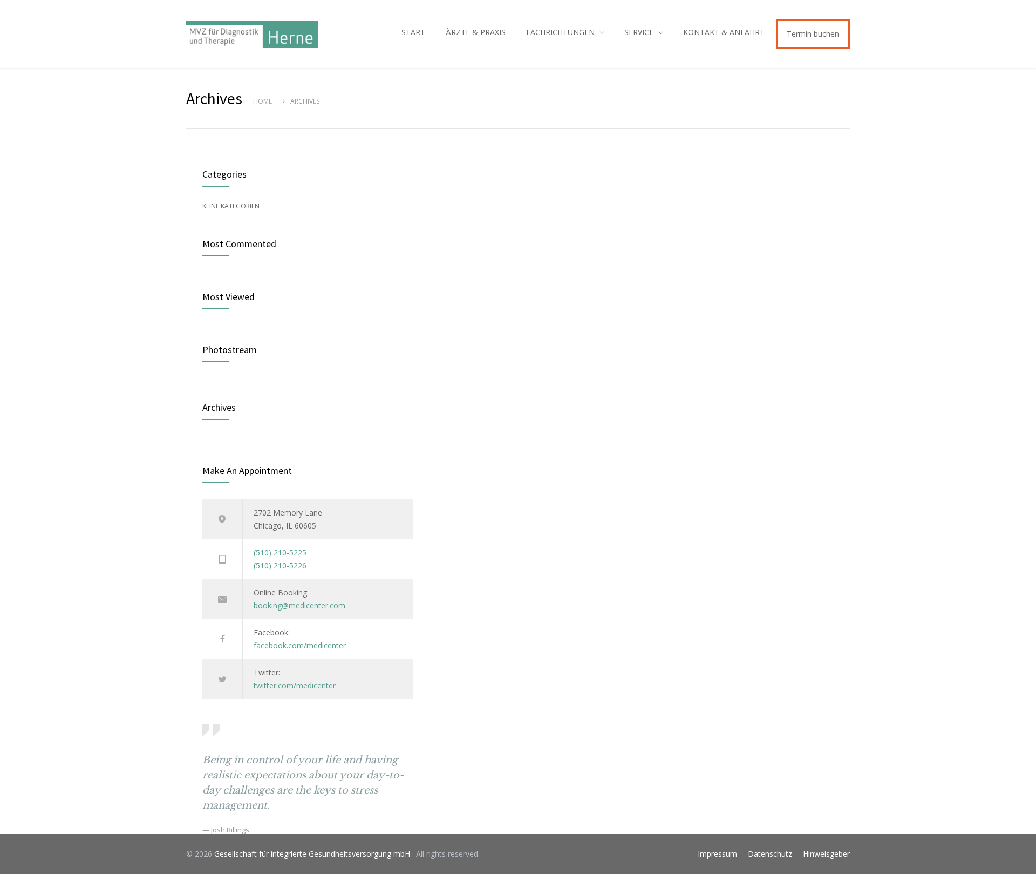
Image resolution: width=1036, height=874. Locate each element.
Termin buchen (813, 34)
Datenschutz (770, 854)
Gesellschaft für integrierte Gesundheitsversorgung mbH (313, 854)
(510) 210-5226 (280, 565)
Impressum (717, 854)
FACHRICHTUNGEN (560, 32)
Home (262, 101)
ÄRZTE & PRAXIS (476, 32)
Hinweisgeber (826, 854)
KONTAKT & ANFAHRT (724, 32)
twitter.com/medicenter (295, 685)
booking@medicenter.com (299, 605)
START (413, 32)
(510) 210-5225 (280, 552)
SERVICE (638, 32)
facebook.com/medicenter (300, 645)
